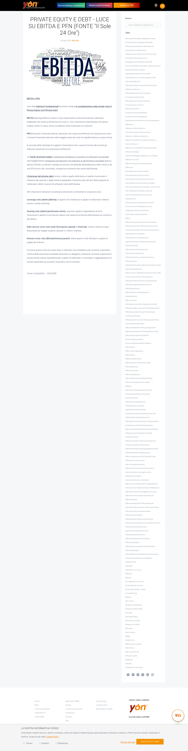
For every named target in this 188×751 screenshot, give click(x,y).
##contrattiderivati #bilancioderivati (138, 191)
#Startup (128, 664)
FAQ (67, 720)
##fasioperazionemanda (134, 253)
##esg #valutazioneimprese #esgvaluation (141, 222)
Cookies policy (101, 705)
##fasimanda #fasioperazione (136, 249)
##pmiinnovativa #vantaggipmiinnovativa (141, 492)
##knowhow (130, 347)
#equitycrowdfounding (133, 609)
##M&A (128, 386)
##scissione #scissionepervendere (137, 511)
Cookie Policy (52, 736)
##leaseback (130, 355)
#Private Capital (131, 656)
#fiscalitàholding (131, 617)
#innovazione (130, 632)
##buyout (129, 167)
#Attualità (128, 566)
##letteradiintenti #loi (133, 359)
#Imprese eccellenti (132, 624)
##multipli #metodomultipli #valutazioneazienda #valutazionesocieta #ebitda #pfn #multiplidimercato (140, 414)
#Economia (129, 601)
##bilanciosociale (132, 159)
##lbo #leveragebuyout (134, 351)
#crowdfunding (131, 593)
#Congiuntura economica (134, 581)
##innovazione (131, 300)
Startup (68, 705)
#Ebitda (75, 40)
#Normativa (129, 648)
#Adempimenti (130, 562)
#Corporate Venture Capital (135, 589)
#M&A (127, 636)
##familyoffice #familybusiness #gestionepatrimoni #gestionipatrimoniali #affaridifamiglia (140, 242)
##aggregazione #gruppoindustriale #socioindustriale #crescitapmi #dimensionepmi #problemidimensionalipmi (143, 66)
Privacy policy (101, 701)
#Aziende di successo (133, 570)
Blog (36, 705)
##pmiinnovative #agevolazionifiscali (139, 495)
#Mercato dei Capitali (133, 644)
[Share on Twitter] (142, 675)
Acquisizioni (69, 713)
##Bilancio (129, 124)
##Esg (127, 218)
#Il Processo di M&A (132, 620)
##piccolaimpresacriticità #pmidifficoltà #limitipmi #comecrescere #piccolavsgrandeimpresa (140, 460)
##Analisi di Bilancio (132, 89)
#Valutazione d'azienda (134, 667)
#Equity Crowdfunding (133, 605)
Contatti (68, 716)
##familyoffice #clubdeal (135, 234)
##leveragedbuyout (132, 374)
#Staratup (129, 660)
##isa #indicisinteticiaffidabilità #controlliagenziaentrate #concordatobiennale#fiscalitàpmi (138, 339)
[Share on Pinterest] (128, 675)
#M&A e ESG (130, 640)
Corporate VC (40, 713)
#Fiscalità (128, 613)
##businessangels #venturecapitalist (138, 163)
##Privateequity (131, 499)
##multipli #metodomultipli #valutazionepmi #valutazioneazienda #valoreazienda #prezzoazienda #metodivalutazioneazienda (142, 425)
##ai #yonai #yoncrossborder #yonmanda (141, 85)
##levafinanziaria (131, 370)
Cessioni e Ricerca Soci (74, 709)
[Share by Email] (152, 675)
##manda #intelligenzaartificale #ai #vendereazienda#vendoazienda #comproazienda (138, 394)
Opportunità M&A (72, 701)
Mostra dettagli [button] (128, 742)
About (37, 701)
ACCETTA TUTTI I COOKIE (150, 742)
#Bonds (128, 578)
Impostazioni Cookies (104, 709)
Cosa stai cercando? (42, 709)
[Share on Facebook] (133, 675)
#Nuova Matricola (132, 652)
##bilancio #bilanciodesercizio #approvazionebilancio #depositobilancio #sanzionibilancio (141, 140)
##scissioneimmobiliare (134, 515)
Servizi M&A (39, 716)
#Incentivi (129, 628)
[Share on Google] (137, 675)
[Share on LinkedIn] (147, 675)
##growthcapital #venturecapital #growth (141, 281)
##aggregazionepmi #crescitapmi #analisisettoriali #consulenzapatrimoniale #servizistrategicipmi (140, 78)
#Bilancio (128, 574)
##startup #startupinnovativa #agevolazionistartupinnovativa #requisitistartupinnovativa (137, 531)
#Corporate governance (134, 585)
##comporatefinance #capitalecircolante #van (142, 187)
